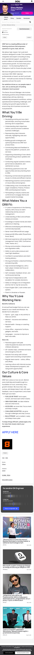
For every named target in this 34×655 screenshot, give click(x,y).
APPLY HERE (10, 432)
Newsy (6, 569)
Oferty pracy (6, 18)
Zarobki (18, 18)
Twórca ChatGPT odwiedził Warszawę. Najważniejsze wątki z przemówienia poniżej (15, 631)
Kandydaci (27, 18)
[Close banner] (33, 3)
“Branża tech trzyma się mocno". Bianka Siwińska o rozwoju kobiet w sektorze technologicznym (16, 541)
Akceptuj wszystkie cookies (23, 652)
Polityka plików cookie (27, 650)
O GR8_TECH (6, 475)
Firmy (12, 18)
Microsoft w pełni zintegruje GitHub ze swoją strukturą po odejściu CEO (16, 566)
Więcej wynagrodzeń (10, 508)
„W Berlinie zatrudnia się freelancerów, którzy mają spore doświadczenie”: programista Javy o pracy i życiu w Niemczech (16, 597)
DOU (5, 545)
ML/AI (5, 635)
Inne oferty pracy (7, 480)
